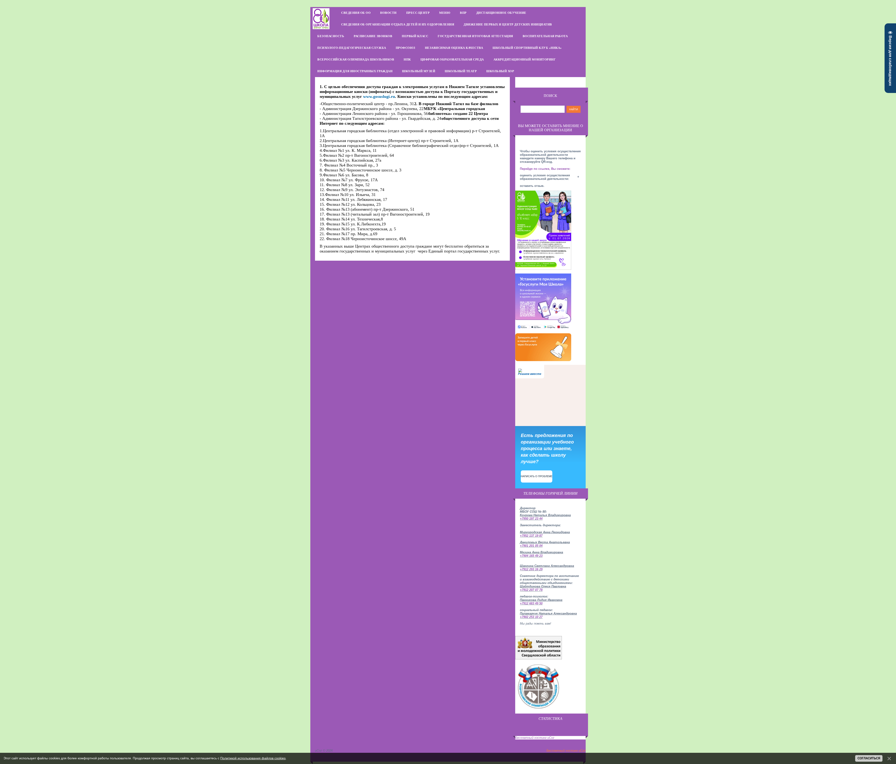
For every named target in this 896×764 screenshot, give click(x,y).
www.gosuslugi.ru (379, 96)
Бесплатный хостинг (530, 737)
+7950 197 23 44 (531, 518)
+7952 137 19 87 (531, 535)
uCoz (550, 737)
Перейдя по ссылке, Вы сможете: (545, 169)
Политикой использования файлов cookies (253, 758)
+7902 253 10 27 (531, 617)
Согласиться (869, 758)
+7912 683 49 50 (531, 603)
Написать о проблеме (536, 476)
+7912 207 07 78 (531, 590)
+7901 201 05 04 (531, 545)
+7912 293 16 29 (531, 569)
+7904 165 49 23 (531, 556)
